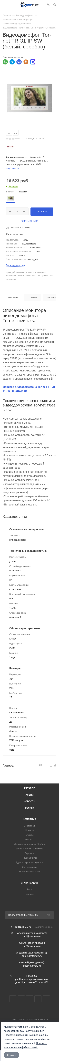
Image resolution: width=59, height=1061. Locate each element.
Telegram (21, 998)
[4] (15, 139)
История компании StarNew (29, 848)
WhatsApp (46, 998)
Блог (29, 889)
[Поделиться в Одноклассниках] (26, 61)
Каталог (29, 788)
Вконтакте (12, 998)
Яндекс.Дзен (29, 1007)
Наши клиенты (29, 858)
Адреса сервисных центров (29, 862)
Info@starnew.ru (32, 965)
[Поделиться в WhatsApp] (5, 61)
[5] (18, 139)
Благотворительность (29, 871)
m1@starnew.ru (31, 936)
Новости (29, 801)
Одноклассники (37, 998)
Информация (29, 883)
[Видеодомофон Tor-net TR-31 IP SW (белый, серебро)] (29, 97)
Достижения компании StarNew (29, 844)
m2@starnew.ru (31, 946)
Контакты (29, 839)
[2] (10, 139)
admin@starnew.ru (32, 955)
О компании (29, 826)
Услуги (29, 808)
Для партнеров (29, 867)
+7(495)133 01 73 (21, 927)
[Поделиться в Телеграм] (12, 61)
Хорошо (11, 1055)
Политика (29, 894)
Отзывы (32, 298)
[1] (7, 139)
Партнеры (29, 853)
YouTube (29, 998)
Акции (30, 795)
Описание (12, 298)
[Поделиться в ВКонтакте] (19, 61)
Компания (29, 819)
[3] (12, 139)
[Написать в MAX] (32, 61)
